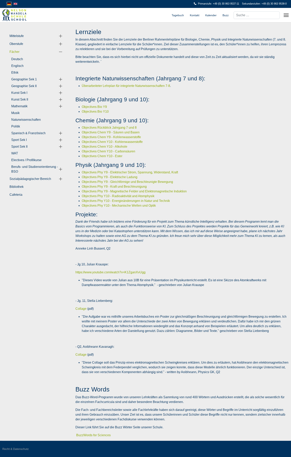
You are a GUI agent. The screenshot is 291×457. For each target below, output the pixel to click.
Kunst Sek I (19, 92)
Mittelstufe (17, 36)
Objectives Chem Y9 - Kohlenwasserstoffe (111, 137)
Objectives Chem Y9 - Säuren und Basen (111, 132)
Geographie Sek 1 (24, 79)
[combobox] (257, 15)
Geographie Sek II (24, 86)
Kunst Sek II (19, 99)
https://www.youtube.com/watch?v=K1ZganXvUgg (110, 272)
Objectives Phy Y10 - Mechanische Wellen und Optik (119, 205)
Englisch (17, 65)
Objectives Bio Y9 (94, 106)
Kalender (211, 15)
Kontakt (194, 15)
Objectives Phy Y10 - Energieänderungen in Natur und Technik (126, 200)
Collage (81, 308)
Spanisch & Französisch (28, 133)
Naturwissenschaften (26, 119)
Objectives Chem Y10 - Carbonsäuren (108, 151)
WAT (14, 153)
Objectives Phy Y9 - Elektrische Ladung (109, 177)
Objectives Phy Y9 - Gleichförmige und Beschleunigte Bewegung (127, 181)
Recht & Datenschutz (15, 448)
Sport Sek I (19, 140)
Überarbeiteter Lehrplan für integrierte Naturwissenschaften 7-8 (126, 85)
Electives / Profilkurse (26, 160)
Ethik (14, 72)
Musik (15, 113)
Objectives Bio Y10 (95, 111)
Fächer (14, 51)
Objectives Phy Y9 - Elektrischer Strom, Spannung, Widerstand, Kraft (130, 172)
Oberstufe (16, 44)
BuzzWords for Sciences (93, 435)
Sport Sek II (19, 146)
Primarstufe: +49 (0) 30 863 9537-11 (218, 3)
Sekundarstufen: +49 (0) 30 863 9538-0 (264, 3)
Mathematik (19, 106)
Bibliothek (17, 186)
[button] (61, 36)
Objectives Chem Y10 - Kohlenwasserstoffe (112, 141)
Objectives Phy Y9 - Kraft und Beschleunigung (114, 186)
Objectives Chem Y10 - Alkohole (104, 146)
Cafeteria (16, 194)
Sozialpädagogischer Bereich (30, 179)
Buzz (226, 15)
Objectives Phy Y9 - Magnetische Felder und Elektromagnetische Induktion (134, 191)
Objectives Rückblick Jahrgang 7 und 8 (109, 127)
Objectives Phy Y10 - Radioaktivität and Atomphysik (118, 196)
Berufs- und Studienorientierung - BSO (34, 169)
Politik (15, 126)
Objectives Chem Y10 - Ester (102, 156)
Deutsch (17, 59)
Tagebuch (178, 15)
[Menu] (286, 15)
